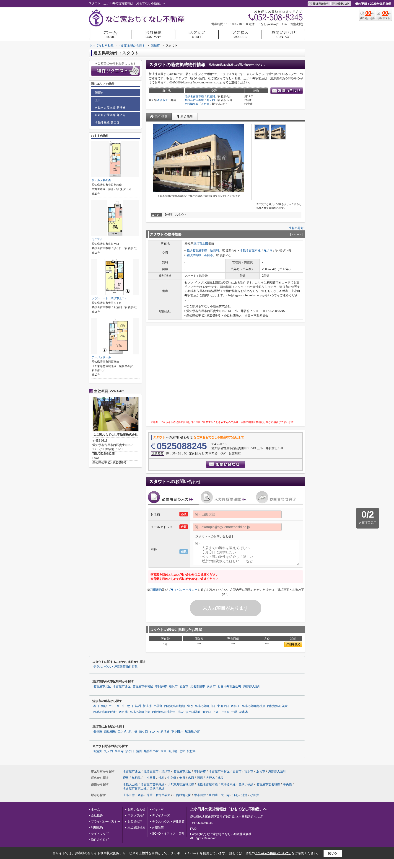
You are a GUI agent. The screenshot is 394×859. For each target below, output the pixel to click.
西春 (141, 795)
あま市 (211, 686)
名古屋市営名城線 (268, 784)
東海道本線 (228, 784)
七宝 (182, 751)
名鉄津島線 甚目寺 (107, 122)
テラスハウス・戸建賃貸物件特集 (115, 666)
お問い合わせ (136, 809)
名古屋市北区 (102, 686)
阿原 (104, 706)
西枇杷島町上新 (140, 712)
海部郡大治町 (252, 686)
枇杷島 (97, 731)
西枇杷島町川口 (204, 706)
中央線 (287, 784)
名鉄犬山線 (130, 784)
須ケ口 (206, 712)
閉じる (332, 853)
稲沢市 (173, 686)
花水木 (243, 712)
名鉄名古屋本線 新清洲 (110, 107)
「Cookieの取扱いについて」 (273, 853)
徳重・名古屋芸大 (158, 795)
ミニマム (97, 239)
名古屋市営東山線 (135, 788)
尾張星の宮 (192, 731)
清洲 (138, 706)
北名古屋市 (197, 686)
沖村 (161, 777)
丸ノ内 (211, 100)
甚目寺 (205, 104)
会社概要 (97, 815)
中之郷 (171, 777)
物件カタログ (100, 839)
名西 (191, 777)
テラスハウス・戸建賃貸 (168, 821)
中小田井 (150, 777)
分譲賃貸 (158, 827)
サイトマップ (100, 833)
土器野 (157, 706)
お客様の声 (134, 821)
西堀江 (235, 706)
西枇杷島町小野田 (164, 712)
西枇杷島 (110, 731)
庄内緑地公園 (182, 795)
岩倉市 (183, 686)
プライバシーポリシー (182, 589)
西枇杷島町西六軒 (105, 712)
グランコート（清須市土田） (109, 298)
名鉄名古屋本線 (194, 96)
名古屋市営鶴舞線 (152, 784)
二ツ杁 (122, 731)
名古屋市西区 (122, 686)
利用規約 (156, 589)
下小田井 (177, 731)
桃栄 (181, 712)
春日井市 (161, 686)
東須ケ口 (223, 706)
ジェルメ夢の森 (101, 180)
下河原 (224, 712)
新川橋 (132, 731)
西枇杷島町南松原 (253, 706)
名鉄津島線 (191, 104)
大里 (163, 751)
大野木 (210, 777)
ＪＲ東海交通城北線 (180, 784)
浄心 (235, 795)
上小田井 (129, 795)
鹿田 (126, 777)
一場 (234, 712)
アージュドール (101, 357)
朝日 (130, 706)
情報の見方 (296, 228)
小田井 (254, 795)
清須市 (161, 100)
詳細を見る (293, 644)
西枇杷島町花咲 (277, 706)
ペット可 (158, 809)
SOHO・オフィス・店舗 (168, 833)
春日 (96, 706)
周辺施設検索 (136, 827)
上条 (216, 712)
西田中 (121, 706)
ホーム (95, 809)
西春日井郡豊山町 (229, 686)
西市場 (123, 712)
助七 (190, 706)
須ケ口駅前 (192, 712)
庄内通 (213, 795)
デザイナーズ (161, 815)
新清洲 (211, 96)
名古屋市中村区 (142, 686)
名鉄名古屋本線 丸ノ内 (110, 115)
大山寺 (225, 795)
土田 (168, 100)
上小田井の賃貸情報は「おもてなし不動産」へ (228, 809)
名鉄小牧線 (245, 784)
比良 (221, 777)
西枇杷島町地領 (174, 706)
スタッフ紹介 (136, 815)
